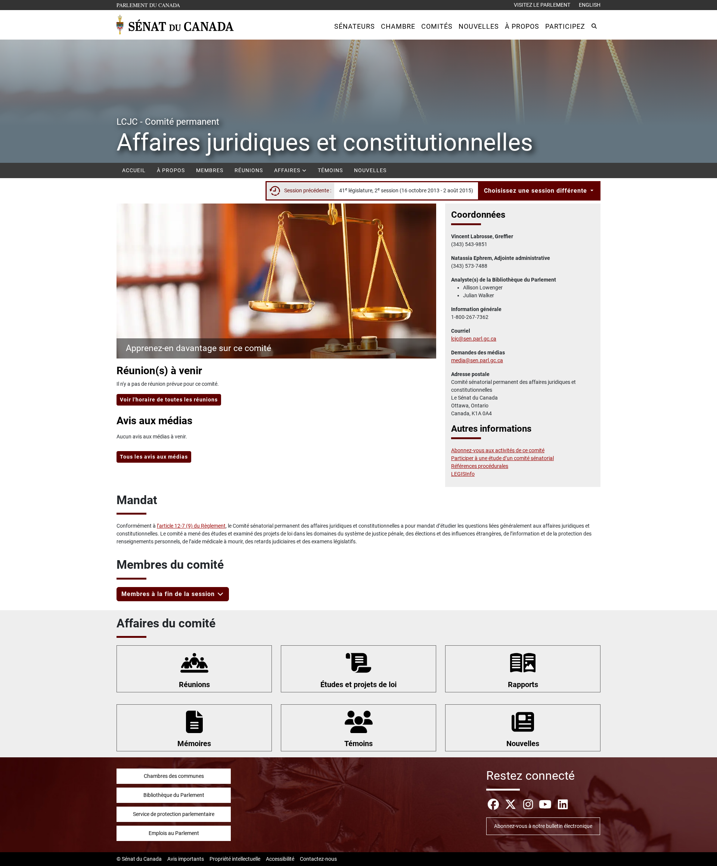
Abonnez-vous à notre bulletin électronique (543, 826)
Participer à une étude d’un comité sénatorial (502, 458)
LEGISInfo (463, 474)
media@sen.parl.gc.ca (477, 360)
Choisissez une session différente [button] (536, 190)
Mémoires (194, 743)
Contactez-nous (318, 859)
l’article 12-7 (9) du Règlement (191, 526)
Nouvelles (370, 170)
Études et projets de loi (358, 684)
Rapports (523, 684)
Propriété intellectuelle (234, 859)
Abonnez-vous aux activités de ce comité (497, 450)
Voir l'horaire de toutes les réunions (169, 400)
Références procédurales (479, 466)
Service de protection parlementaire (173, 814)
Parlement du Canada (150, 5)
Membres (209, 170)
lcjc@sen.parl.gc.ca (473, 339)
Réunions (249, 170)
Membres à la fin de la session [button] (169, 593)
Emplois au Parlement (174, 833)
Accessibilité (280, 859)
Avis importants (185, 859)
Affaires (288, 170)
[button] (354, 26)
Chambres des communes (174, 776)
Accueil (134, 170)
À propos (171, 170)
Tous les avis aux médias (154, 457)
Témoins (330, 170)
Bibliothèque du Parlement (173, 795)
